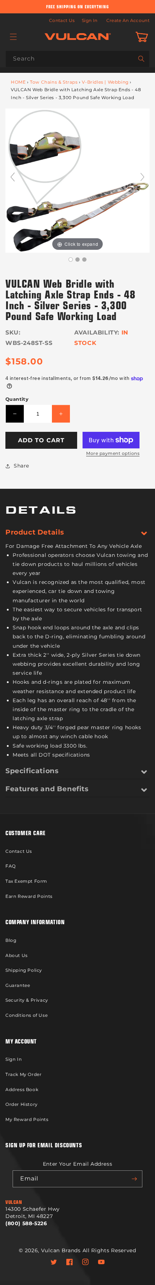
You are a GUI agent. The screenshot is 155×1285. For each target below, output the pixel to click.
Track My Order (23, 1074)
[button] (13, 37)
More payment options (113, 453)
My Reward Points (27, 1119)
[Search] (141, 59)
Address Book (21, 1089)
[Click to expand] (77, 180)
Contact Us (62, 20)
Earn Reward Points (29, 896)
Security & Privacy (26, 1000)
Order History (21, 1104)
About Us (16, 955)
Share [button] (21, 465)
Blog (10, 940)
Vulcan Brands (61, 1250)
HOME (18, 82)
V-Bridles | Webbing (105, 82)
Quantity (16, 399)
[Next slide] (142, 177)
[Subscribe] (134, 1178)
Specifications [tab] (31, 771)
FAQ (10, 866)
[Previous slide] (12, 177)
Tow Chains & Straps (54, 82)
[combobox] (77, 59)
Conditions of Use (26, 1015)
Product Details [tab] (34, 532)
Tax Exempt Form (26, 881)
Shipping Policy (23, 970)
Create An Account (128, 20)
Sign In (89, 20)
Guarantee (17, 985)
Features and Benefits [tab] (47, 789)
